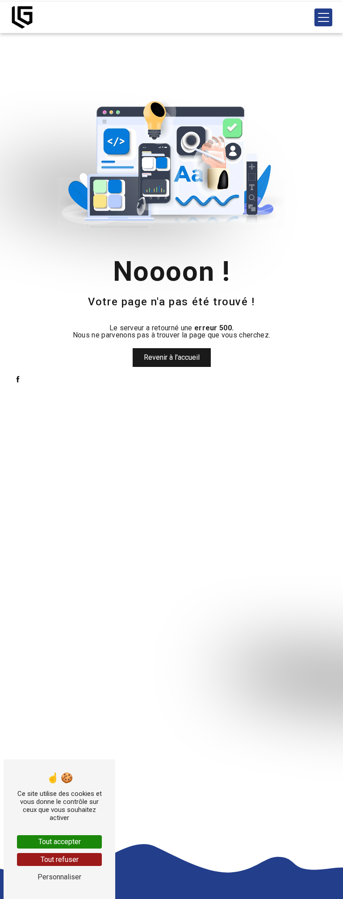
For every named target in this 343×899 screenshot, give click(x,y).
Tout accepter (59, 841)
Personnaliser (59, 877)
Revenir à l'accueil (172, 357)
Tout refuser (60, 859)
